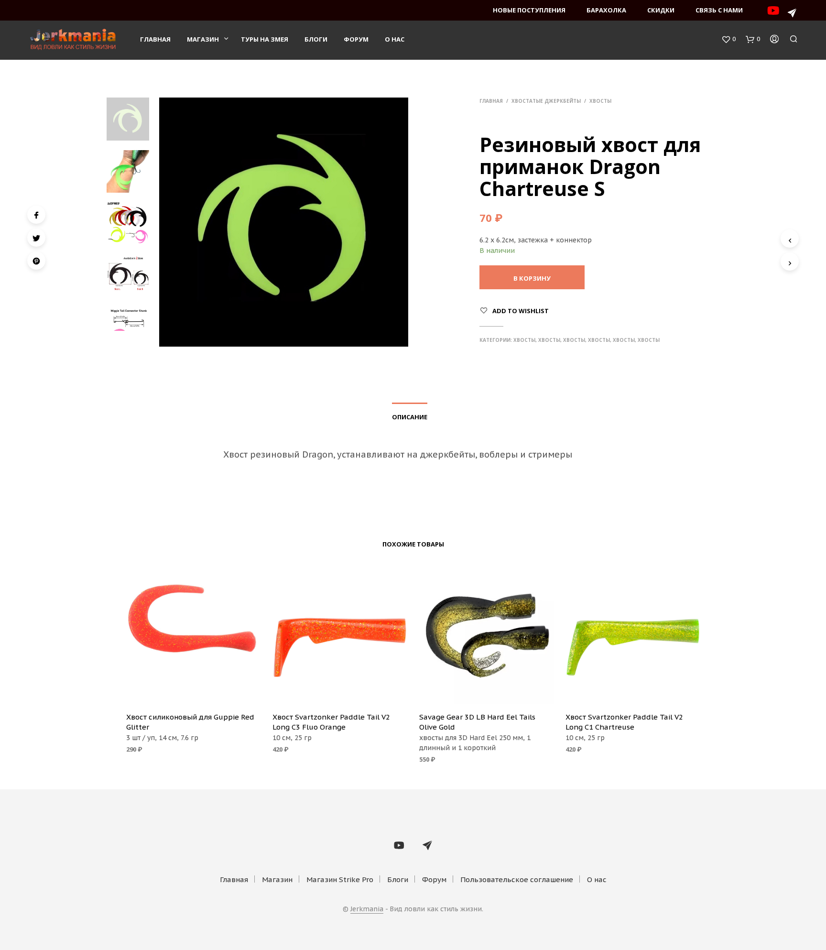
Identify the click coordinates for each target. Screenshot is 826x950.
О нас (394, 39)
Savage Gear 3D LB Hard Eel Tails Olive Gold (477, 722)
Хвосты (600, 101)
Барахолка (606, 10)
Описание (409, 417)
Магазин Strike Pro (339, 879)
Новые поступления (529, 10)
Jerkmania (366, 909)
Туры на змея (264, 39)
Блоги (315, 39)
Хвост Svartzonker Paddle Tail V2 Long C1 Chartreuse (624, 722)
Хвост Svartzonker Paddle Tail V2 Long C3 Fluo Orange (331, 722)
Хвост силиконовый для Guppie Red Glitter (190, 722)
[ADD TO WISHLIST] (193, 691)
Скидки (660, 10)
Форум (356, 39)
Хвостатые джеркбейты (546, 101)
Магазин (203, 39)
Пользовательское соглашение (516, 879)
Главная (155, 39)
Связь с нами (719, 10)
